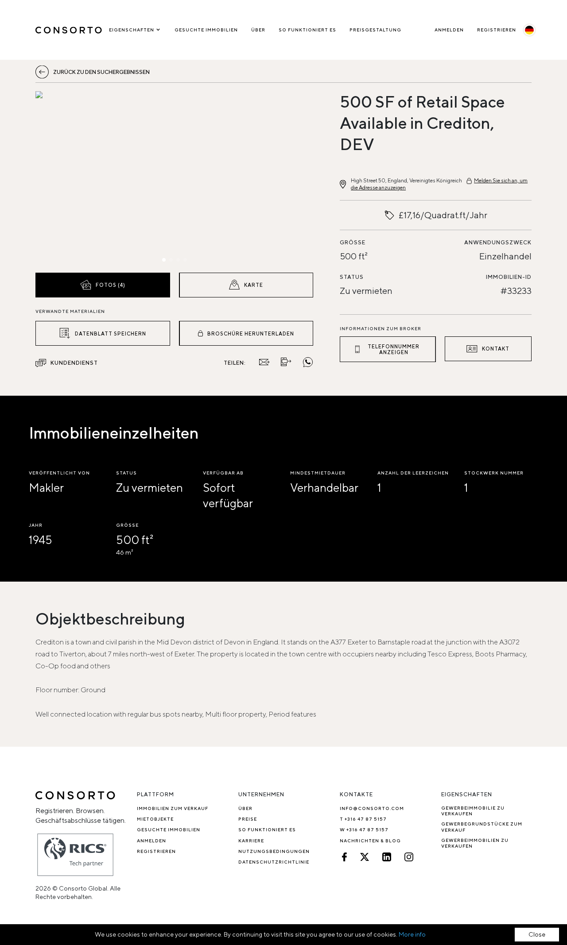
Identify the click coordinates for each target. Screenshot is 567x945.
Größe (352, 242)
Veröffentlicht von (59, 472)
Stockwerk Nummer (494, 472)
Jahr (36, 525)
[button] (77, 179)
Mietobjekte (155, 819)
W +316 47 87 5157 (364, 829)
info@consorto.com (372, 808)
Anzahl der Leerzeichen (413, 472)
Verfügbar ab (223, 472)
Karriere (251, 840)
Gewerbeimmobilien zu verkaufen (475, 843)
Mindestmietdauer (318, 472)
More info (412, 934)
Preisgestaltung (375, 29)
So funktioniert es (307, 29)
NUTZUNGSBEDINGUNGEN (274, 851)
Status (352, 277)
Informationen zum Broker (380, 328)
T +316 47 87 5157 (363, 819)
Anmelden (449, 29)
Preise (247, 819)
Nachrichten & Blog (370, 840)
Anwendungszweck (498, 242)
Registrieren (496, 29)
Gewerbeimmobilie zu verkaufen (473, 810)
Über (258, 29)
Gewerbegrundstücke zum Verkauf (481, 826)
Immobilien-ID (509, 277)
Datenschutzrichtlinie (273, 861)
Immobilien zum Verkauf (172, 808)
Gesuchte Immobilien (206, 29)
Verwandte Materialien (70, 311)
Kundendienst (74, 362)
